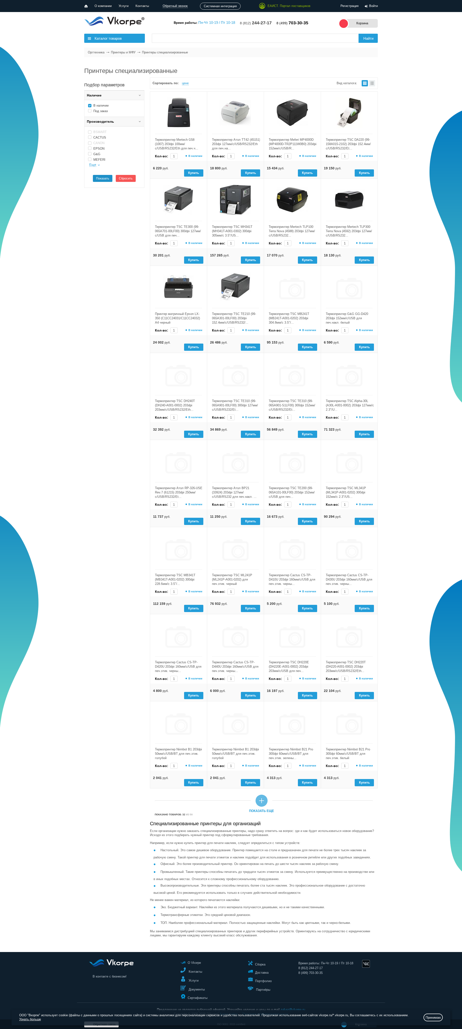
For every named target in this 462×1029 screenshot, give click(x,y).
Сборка (260, 964)
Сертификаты (197, 998)
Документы (196, 989)
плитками (365, 83)
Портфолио (263, 981)
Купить (193, 173)
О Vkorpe (194, 963)
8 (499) (292, 23)
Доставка (262, 972)
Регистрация (349, 6)
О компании (103, 6)
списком (372, 83)
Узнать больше (30, 1019)
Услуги (123, 6)
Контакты (142, 6)
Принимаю (433, 1017)
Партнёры (262, 989)
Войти (373, 6)
